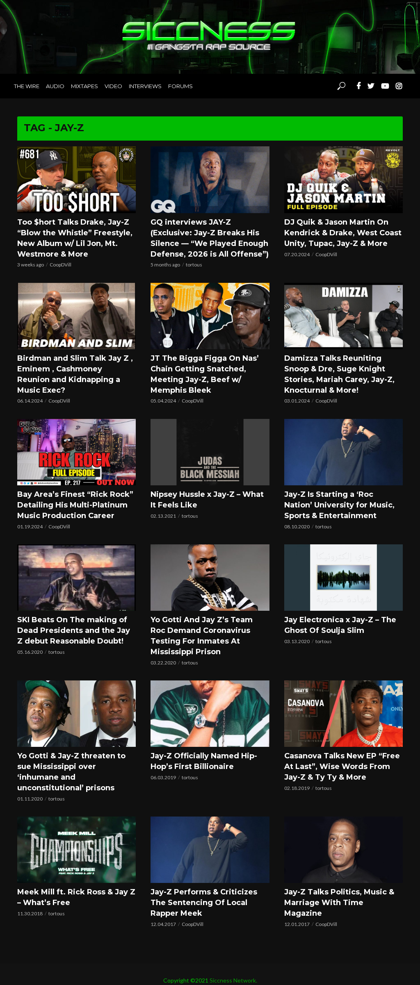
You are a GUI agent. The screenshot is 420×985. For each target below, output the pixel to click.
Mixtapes (84, 86)
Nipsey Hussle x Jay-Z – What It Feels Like (207, 500)
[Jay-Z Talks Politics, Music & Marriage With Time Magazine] (343, 850)
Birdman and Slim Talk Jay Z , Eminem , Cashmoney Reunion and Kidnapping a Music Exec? (75, 374)
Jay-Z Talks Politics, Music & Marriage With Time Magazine (339, 902)
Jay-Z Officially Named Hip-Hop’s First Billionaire (204, 761)
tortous (194, 265)
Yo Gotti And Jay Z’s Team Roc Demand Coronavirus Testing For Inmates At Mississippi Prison (202, 635)
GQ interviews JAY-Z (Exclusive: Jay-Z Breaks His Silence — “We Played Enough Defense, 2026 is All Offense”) (210, 238)
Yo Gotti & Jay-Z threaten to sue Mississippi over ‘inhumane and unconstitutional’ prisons (71, 771)
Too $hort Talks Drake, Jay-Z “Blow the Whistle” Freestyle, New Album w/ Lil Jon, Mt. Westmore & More (74, 238)
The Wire (26, 86)
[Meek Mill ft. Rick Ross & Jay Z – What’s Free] (76, 850)
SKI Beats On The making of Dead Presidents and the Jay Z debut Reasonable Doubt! (73, 630)
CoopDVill (60, 265)
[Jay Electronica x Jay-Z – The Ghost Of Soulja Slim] (343, 577)
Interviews (145, 86)
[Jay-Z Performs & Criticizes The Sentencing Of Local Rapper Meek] (210, 850)
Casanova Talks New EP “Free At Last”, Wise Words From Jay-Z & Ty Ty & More (342, 766)
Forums (180, 86)
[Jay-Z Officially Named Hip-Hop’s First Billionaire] (210, 713)
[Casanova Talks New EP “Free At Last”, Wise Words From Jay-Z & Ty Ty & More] (343, 713)
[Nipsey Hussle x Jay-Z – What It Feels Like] (210, 452)
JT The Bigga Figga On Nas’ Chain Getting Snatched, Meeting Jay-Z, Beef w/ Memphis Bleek (205, 374)
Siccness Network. (233, 980)
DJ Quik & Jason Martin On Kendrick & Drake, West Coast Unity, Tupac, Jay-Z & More (343, 233)
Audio (55, 86)
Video (113, 86)
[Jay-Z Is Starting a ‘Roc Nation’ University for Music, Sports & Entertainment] (343, 452)
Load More (210, 938)
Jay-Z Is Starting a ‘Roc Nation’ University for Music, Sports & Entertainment (339, 505)
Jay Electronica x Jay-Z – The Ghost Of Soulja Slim (340, 625)
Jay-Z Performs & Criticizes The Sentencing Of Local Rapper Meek (204, 902)
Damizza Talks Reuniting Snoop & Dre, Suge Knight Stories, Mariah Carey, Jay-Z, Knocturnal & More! (339, 374)
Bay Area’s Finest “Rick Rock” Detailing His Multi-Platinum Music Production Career (75, 505)
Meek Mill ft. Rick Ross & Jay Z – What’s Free (76, 897)
